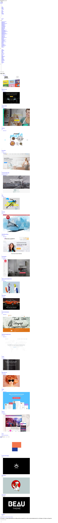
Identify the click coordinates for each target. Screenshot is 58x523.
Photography (3, 59)
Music (3, 29)
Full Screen (3, 54)
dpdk (2, 313)
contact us (3, 13)
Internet (3, 24)
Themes (3, 34)
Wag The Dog (3, 235)
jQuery (2, 55)
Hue (2, 129)
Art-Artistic (3, 26)
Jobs (3, 42)
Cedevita (3, 389)
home (2, 6)
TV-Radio (3, 40)
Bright (2, 51)
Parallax (2, 58)
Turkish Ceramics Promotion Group (7, 278)
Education (3, 30)
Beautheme (3, 514)
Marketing (3, 28)
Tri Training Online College (5, 172)
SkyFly (3, 433)
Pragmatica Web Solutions (5, 455)
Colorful (2, 52)
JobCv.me (3, 411)
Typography (3, 62)
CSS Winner (1, 2)
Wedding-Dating (4, 41)
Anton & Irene (4, 295)
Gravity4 (3, 356)
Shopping (3, 36)
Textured (2, 61)
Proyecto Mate (4, 150)
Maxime (2, 213)
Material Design (3, 56)
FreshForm (3, 128)
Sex (2, 46)
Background (3, 50)
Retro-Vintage (3, 60)
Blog (3, 38)
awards (2, 7)
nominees (3, 11)
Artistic (2, 49)
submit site (1, 3)
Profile (2, 1)
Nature (3, 39)
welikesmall (3, 196)
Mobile (2, 57)
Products (3, 27)
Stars (2, 19)
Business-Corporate (4, 23)
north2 (2, 390)
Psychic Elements (4, 256)
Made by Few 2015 (4, 89)
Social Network (4, 45)
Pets (2, 43)
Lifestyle (3, 32)
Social (3, 44)
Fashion (3, 25)
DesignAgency (4, 21)
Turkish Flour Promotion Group (6, 334)
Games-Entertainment (4, 31)
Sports (3, 35)
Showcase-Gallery (4, 37)
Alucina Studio (4, 475)
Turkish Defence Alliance (5, 234)
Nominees (3, 18)
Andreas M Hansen (4, 373)
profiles (2, 8)
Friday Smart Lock (4, 372)
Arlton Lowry (3, 90)
